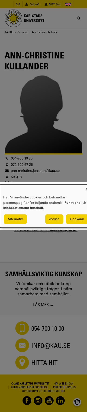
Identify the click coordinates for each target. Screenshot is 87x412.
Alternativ (15, 219)
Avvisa (54, 219)
